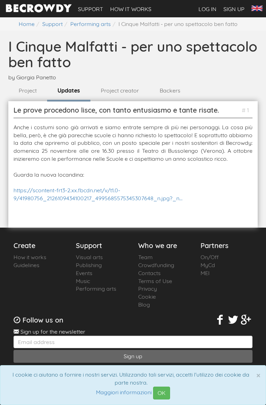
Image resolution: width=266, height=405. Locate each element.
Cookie (147, 296)
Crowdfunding (156, 265)
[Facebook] (220, 319)
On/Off (210, 257)
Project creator (120, 90)
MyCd (208, 265)
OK (162, 392)
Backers (170, 90)
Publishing (89, 265)
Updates (68, 90)
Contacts (149, 273)
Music (83, 281)
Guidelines (26, 265)
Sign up (234, 9)
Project (28, 90)
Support (90, 9)
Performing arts (96, 288)
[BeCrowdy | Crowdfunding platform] (39, 10)
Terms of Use (155, 281)
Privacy (147, 288)
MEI (205, 273)
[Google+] (246, 319)
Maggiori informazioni (124, 392)
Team (145, 257)
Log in (207, 9)
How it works (130, 9)
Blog (144, 304)
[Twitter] (233, 319)
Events (84, 273)
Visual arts (89, 257)
